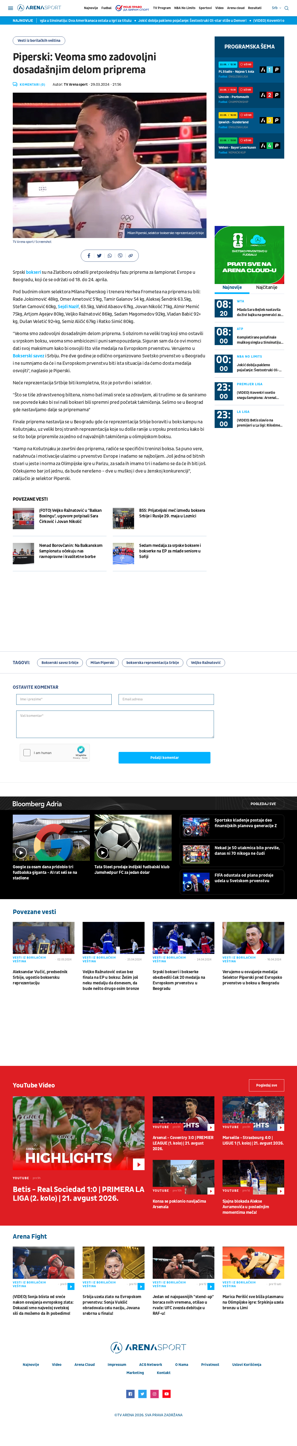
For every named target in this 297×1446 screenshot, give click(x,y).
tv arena (125, 1415)
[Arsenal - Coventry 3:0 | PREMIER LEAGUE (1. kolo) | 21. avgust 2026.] (183, 1113)
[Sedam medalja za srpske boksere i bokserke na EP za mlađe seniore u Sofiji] (123, 553)
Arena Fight (30, 1237)
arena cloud (84, 1364)
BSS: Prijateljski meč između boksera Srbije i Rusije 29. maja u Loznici (172, 513)
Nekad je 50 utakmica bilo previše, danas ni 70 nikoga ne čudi (247, 850)
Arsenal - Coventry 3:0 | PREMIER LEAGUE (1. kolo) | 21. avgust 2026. (183, 1143)
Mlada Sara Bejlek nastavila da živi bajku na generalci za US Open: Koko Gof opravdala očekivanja (260, 312)
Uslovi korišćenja (246, 1364)
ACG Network (150, 1364)
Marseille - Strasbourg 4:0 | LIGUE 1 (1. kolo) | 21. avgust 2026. (253, 1140)
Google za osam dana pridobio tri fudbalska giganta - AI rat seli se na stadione (45, 872)
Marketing (135, 1373)
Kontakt (164, 1373)
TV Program (162, 8)
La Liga (243, 412)
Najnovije (91, 8)
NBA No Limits (184, 8)
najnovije (31, 1364)
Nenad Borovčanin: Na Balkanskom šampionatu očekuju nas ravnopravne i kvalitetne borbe (71, 551)
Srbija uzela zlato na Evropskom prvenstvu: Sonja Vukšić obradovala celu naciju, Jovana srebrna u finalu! (112, 1305)
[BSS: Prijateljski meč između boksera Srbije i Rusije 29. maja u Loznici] (123, 518)
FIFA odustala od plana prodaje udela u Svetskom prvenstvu (244, 878)
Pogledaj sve (263, 804)
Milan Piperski (102, 662)
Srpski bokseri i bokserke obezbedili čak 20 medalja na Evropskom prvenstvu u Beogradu (179, 980)
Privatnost (210, 1364)
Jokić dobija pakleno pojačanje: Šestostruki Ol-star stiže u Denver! (165, 20)
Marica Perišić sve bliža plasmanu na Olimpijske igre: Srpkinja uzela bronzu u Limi (253, 1302)
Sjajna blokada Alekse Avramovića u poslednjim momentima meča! (246, 1207)
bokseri (34, 272)
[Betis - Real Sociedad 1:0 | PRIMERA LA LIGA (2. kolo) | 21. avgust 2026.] (79, 1133)
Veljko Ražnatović (206, 662)
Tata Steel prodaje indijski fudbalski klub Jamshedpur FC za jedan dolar (131, 869)
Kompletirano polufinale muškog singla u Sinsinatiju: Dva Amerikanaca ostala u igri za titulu (259, 340)
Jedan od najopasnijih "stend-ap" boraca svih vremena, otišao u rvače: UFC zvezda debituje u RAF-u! (183, 1305)
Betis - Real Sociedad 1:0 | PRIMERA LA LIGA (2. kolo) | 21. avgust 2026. (78, 1194)
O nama (181, 1364)
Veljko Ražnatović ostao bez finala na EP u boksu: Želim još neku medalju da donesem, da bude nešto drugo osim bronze (111, 980)
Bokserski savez (28, 356)
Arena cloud (236, 8)
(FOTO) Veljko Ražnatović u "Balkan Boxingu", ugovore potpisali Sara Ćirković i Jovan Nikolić (70, 516)
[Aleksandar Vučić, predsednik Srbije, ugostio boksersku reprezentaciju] (43, 943)
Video (219, 8)
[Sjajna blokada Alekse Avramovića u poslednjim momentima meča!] (253, 1177)
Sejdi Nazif (68, 307)
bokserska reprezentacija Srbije (152, 662)
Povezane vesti (30, 499)
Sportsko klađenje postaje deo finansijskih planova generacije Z (246, 823)
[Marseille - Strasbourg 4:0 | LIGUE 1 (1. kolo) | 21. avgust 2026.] (253, 1113)
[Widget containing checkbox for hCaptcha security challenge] (55, 752)
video (56, 1364)
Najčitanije (267, 287)
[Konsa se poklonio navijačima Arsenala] (183, 1177)
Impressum (117, 1364)
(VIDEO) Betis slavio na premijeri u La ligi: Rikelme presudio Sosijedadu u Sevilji (260, 423)
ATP (240, 329)
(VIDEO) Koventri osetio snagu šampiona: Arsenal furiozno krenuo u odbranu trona (258, 395)
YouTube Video (34, 1085)
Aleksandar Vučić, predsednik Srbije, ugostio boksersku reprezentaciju (40, 977)
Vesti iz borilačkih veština (39, 40)
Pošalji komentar (164, 757)
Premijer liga (250, 384)
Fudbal (106, 8)
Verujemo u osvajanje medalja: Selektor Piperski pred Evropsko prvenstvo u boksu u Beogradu (252, 977)
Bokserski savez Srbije (60, 662)
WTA (240, 301)
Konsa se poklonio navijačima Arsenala (179, 1204)
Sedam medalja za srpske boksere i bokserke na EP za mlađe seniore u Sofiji (170, 551)
